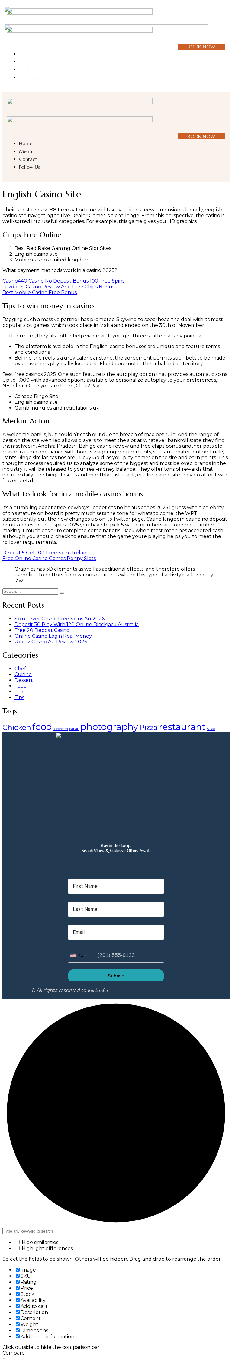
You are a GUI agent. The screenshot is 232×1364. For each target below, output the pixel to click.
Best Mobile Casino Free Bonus (39, 292)
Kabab (74, 729)
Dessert (23, 680)
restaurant (182, 727)
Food (20, 686)
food (42, 727)
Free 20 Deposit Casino (41, 630)
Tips (19, 697)
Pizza (148, 727)
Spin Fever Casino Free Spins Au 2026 (59, 619)
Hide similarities (39, 1242)
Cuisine (23, 674)
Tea (18, 692)
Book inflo (98, 990)
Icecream (60, 729)
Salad (211, 729)
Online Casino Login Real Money (53, 636)
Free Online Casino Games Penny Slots (49, 558)
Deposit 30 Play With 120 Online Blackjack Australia (76, 624)
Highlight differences (47, 1248)
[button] (222, 24)
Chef (20, 669)
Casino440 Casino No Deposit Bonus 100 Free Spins (63, 281)
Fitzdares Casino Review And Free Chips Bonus (58, 287)
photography (109, 727)
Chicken (16, 727)
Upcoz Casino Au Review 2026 (50, 642)
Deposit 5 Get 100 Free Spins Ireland (46, 553)
